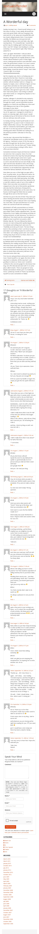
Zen (6, 852)
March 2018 (6, 859)
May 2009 (6, 879)
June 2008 (6, 903)
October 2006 (7, 921)
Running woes (10, 280)
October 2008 (7, 895)
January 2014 (7, 870)
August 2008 (7, 899)
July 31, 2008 (8, 25)
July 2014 (6, 868)
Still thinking (13, 477)
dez (11, 550)
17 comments (32, 25)
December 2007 (8, 910)
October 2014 (7, 865)
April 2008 (6, 906)
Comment (8, 764)
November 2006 (8, 919)
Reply (11, 324)
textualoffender (15, 6)
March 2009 (6, 883)
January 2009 (7, 888)
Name (7, 796)
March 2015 (6, 861)
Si (5, 845)
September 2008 (8, 897)
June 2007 (6, 917)
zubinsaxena (14, 391)
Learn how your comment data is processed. (19, 831)
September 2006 (8, 924)
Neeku (12, 670)
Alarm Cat (8, 840)
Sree (11, 527)
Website (7, 810)
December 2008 (8, 890)
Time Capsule (10, 284)
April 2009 (6, 881)
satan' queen (14, 296)
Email (7, 803)
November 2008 (8, 892)
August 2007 (7, 915)
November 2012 (8, 872)
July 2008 (6, 901)
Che (11, 342)
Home (6, 843)
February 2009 (7, 886)
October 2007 (7, 912)
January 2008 (7, 908)
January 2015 (7, 863)
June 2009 (6, 877)
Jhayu (12, 330)
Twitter (7, 849)
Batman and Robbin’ (27, 280)
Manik (15, 25)
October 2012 (7, 874)
